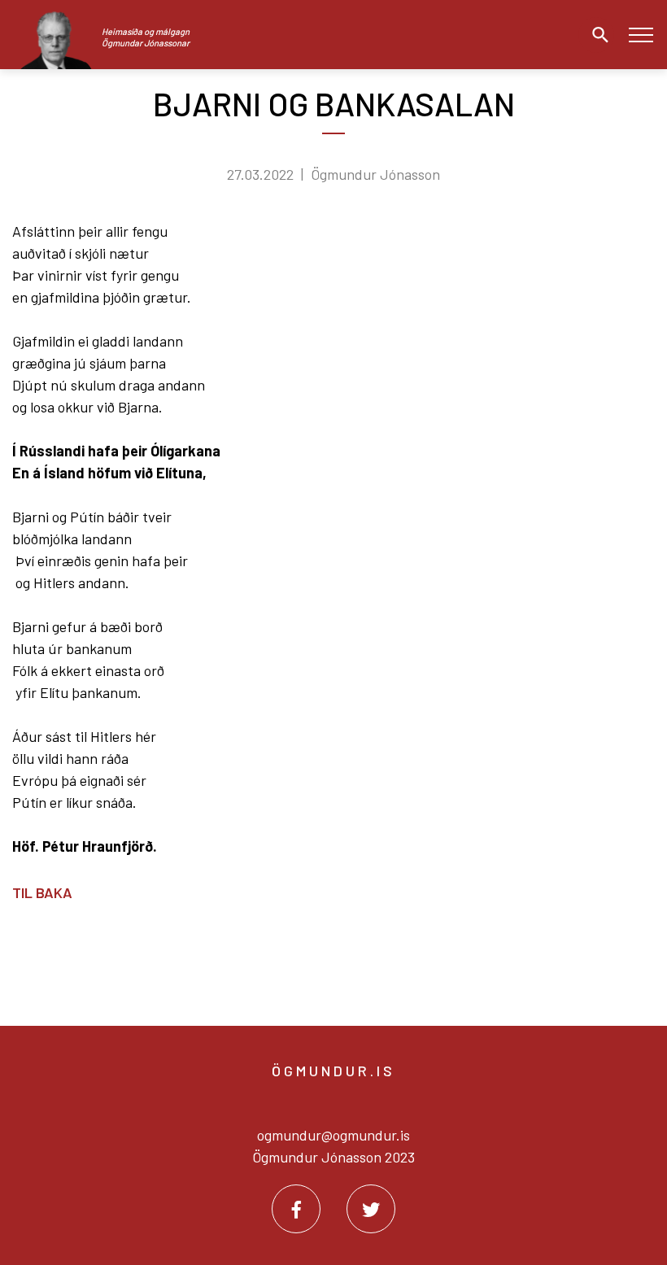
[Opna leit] (596, 35)
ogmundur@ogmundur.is (333, 1135)
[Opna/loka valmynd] (640, 34)
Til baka (42, 892)
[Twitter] (371, 1208)
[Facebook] (296, 1208)
